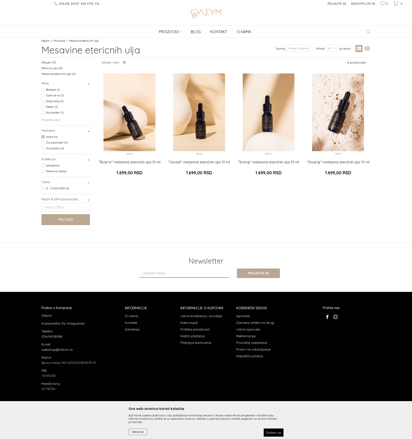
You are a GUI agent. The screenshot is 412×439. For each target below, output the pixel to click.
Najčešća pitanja (249, 356)
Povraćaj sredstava (251, 343)
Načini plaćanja (192, 336)
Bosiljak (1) (53, 89)
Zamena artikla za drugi (255, 322)
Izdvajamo (52, 165)
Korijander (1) (55, 112)
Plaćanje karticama (195, 343)
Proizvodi (59, 40)
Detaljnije (138, 432)
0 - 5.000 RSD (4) (57, 188)
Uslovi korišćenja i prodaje (201, 316)
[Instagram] (335, 316)
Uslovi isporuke (248, 329)
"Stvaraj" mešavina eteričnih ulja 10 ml (338, 162)
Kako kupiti (189, 322)
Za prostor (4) (55, 148)
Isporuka (243, 316)
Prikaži (320, 48)
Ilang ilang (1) (55, 101)
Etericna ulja (51, 68)
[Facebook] (327, 316)
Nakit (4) (52, 137)
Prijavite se (258, 273)
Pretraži (65, 219)
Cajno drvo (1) (55, 95)
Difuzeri (48, 62)
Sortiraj (280, 48)
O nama (131, 316)
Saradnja (132, 329)
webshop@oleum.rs (57, 349)
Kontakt (131, 322)
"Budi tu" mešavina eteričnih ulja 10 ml (129, 162)
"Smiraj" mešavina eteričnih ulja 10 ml (268, 162)
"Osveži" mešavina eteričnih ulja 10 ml (199, 162)
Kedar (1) (52, 106)
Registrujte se (363, 3)
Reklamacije (246, 336)
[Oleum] (206, 13)
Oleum (45, 40)
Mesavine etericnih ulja (58, 74)
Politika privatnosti (195, 329)
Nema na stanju (56, 171)
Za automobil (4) (57, 142)
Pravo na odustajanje (253, 349)
